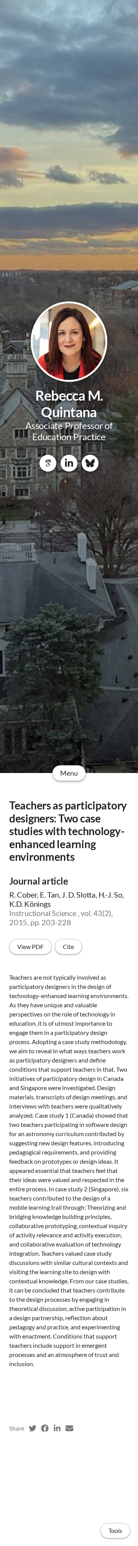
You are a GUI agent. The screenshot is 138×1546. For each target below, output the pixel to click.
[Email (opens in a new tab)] (69, 1428)
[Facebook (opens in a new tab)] (45, 1428)
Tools (115, 1530)
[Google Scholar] (47, 463)
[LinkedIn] (69, 463)
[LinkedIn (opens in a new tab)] (57, 1428)
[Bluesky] (90, 463)
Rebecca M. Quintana (69, 403)
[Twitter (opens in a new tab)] (32, 1428)
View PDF (30, 946)
